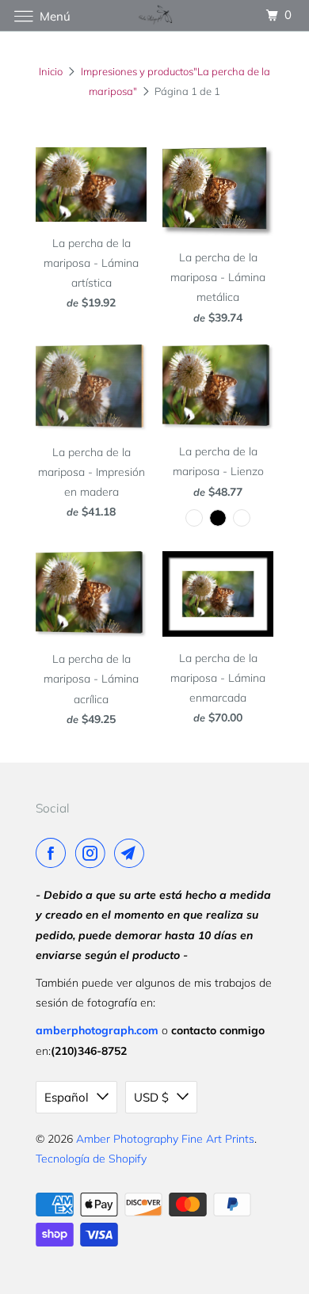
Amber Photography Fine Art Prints (165, 1139)
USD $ (151, 1097)
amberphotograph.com (97, 1030)
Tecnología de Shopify (91, 1158)
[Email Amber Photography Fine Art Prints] (132, 853)
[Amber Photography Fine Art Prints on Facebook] (54, 853)
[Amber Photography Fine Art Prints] (155, 15)
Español (66, 1097)
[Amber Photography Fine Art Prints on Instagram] (93, 853)
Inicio (51, 71)
